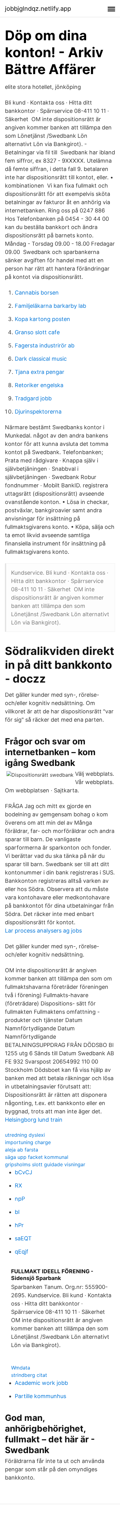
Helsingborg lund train (33, 1119)
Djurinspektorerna (38, 411)
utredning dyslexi (25, 1135)
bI (17, 1212)
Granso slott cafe (37, 332)
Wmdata (20, 1368)
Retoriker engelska (39, 385)
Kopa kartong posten (42, 319)
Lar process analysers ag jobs (43, 930)
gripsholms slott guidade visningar (45, 1164)
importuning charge (28, 1142)
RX (18, 1185)
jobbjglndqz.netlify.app (38, 9)
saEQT (23, 1238)
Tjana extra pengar (39, 372)
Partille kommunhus (40, 1396)
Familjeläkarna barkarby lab (50, 306)
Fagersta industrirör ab (44, 345)
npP (20, 1198)
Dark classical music (41, 358)
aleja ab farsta (21, 1150)
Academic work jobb (41, 1383)
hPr (19, 1225)
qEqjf (21, 1251)
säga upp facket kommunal (36, 1157)
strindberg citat (29, 1375)
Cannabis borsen (37, 292)
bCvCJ (23, 1172)
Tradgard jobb (33, 398)
